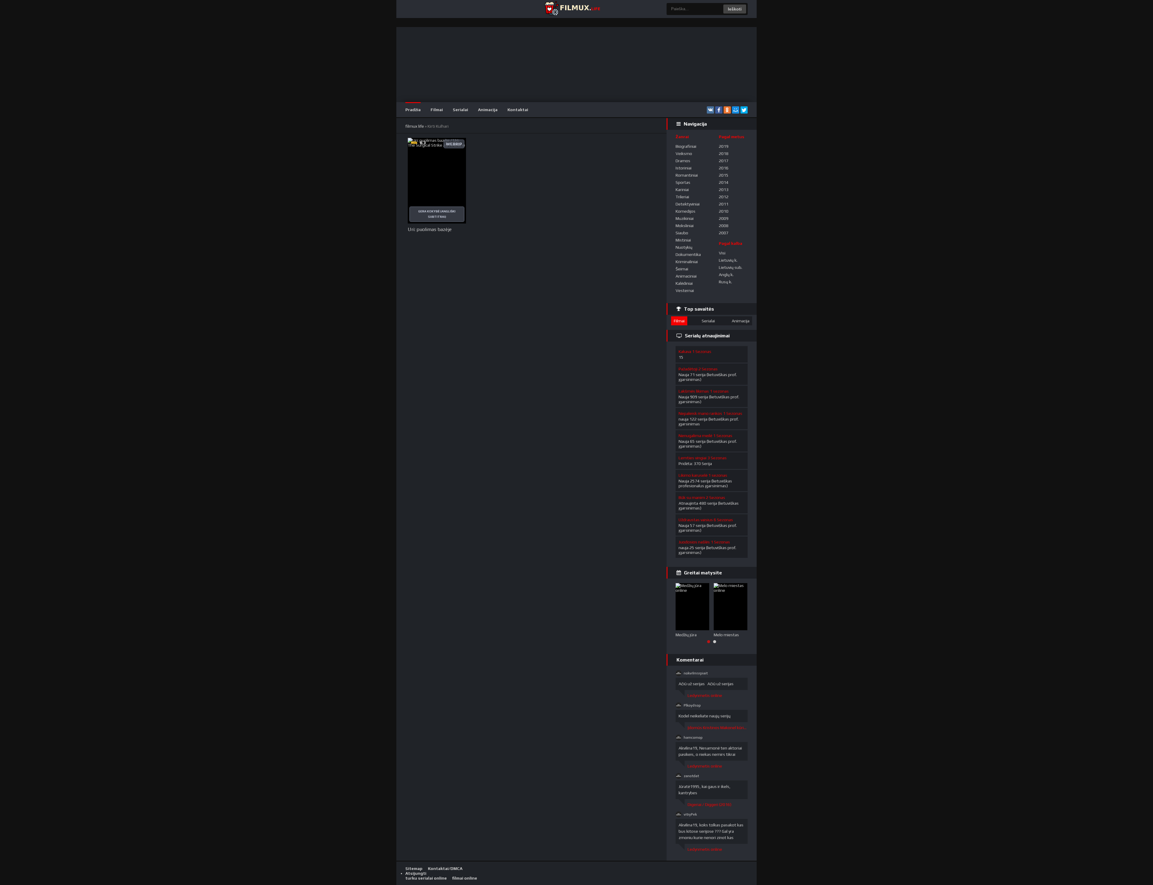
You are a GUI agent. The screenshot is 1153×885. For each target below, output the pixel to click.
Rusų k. (725, 281)
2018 (723, 153)
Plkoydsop (692, 705)
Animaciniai (686, 276)
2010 (723, 211)
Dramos (683, 160)
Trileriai (682, 196)
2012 (723, 196)
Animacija (488, 109)
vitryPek (690, 814)
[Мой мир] (735, 110)
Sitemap (413, 868)
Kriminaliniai (687, 261)
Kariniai (682, 189)
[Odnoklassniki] (727, 110)
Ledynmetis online (705, 695)
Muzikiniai (685, 218)
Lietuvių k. (728, 260)
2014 (723, 182)
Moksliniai (685, 225)
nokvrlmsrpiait (696, 673)
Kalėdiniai (684, 283)
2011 (723, 204)
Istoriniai (683, 168)
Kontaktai (517, 109)
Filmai (437, 109)
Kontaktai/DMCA (445, 868)
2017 (723, 160)
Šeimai (682, 268)
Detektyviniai (688, 204)
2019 (723, 146)
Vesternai (685, 290)
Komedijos (685, 211)
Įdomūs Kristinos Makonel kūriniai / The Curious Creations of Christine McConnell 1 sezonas (718, 727)
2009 (723, 218)
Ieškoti (735, 9)
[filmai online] (572, 9)
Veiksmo (684, 153)
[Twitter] (744, 110)
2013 (723, 189)
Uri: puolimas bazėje (430, 229)
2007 (723, 232)
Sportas (683, 182)
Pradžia (413, 109)
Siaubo (682, 232)
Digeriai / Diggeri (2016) (709, 804)
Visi (722, 253)
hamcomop (693, 737)
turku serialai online (426, 878)
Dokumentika (688, 254)
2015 (723, 175)
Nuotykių (684, 247)
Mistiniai (683, 240)
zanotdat (691, 776)
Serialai (460, 109)
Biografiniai (686, 146)
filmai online (464, 878)
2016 (723, 168)
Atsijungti (415, 873)
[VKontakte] (710, 110)
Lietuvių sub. (730, 267)
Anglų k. (726, 274)
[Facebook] (718, 110)
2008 (723, 225)
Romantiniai (687, 175)
